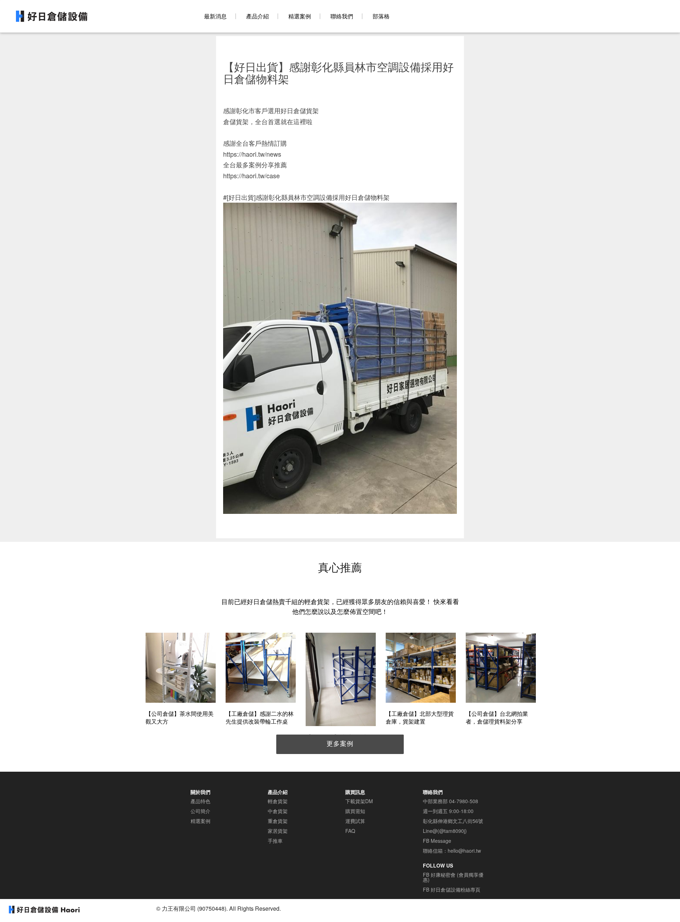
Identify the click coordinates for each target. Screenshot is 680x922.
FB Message (437, 840)
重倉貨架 (278, 820)
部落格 (381, 16)
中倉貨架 (278, 810)
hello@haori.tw (464, 850)
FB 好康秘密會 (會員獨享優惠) (453, 877)
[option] (181, 680)
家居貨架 (278, 830)
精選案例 (299, 16)
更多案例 (340, 743)
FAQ (350, 830)
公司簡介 (200, 810)
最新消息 (215, 16)
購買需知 (355, 810)
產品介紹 (257, 16)
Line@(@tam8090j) (445, 830)
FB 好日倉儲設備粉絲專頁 (451, 889)
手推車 (275, 840)
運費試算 (355, 820)
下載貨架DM (359, 801)
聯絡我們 (341, 16)
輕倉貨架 (278, 801)
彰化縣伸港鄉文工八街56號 (453, 820)
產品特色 (200, 801)
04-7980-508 (463, 801)
